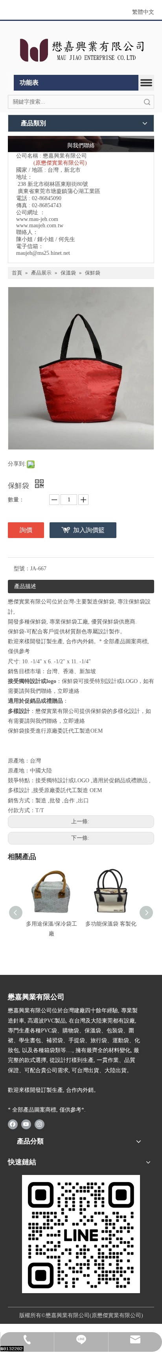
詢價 (26, 530)
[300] (81, 1234)
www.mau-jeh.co (35, 219)
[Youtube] (26, 1124)
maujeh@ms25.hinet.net (43, 253)
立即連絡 (68, 691)
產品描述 (25, 586)
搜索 (147, 101)
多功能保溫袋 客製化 (110, 924)
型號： (22, 569)
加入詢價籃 (89, 530)
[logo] (81, 50)
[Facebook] (13, 1124)
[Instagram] (39, 1124)
